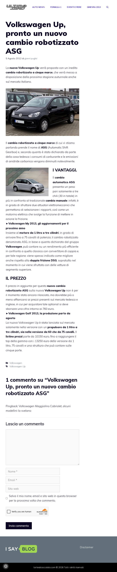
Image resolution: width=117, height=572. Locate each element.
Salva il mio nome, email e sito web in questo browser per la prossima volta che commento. (43, 498)
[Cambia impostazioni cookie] (6, 566)
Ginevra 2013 (94, 7)
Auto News (38, 7)
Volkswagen (15, 362)
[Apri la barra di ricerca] (107, 7)
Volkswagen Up (17, 366)
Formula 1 (55, 7)
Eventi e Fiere (74, 7)
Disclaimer (86, 547)
